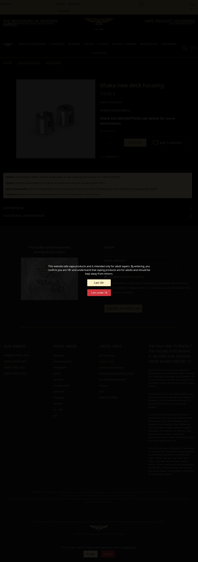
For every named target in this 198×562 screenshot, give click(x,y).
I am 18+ (99, 282)
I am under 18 (99, 292)
